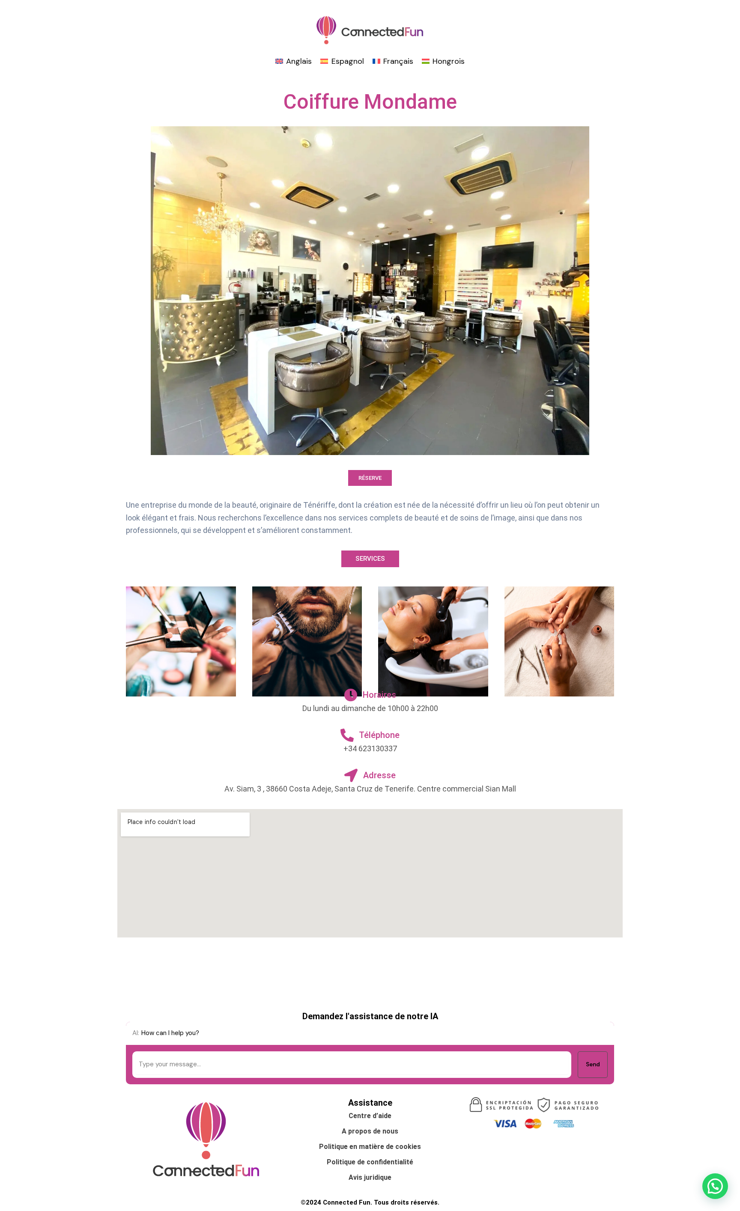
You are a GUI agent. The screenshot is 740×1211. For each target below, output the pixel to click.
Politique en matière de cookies (370, 1147)
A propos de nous (370, 1131)
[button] (715, 1186)
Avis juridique (370, 1177)
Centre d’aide (370, 1116)
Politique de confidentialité (370, 1162)
